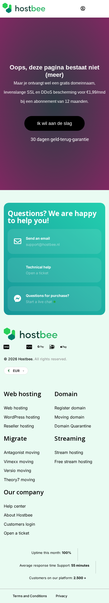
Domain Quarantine (73, 425)
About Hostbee (18, 515)
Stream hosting (69, 452)
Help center (15, 506)
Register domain (70, 407)
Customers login (19, 524)
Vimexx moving (18, 461)
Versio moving (17, 470)
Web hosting (16, 407)
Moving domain (69, 417)
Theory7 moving (19, 479)
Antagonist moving (22, 452)
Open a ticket (16, 533)
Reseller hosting (19, 425)
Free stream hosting (73, 461)
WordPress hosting (22, 417)
